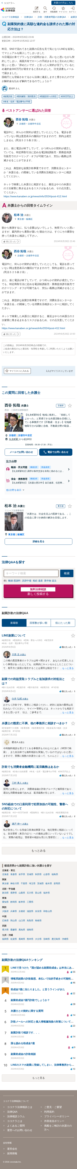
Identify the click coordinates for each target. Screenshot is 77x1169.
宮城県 (30, 874)
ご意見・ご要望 (53, 1107)
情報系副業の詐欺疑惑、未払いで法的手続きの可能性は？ (43, 978)
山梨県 (22, 893)
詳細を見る (38, 541)
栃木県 (48, 883)
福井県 (46, 893)
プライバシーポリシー (56, 1116)
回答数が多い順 (38, 622)
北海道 (5, 874)
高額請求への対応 (49, 96)
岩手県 (22, 874)
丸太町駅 (14, 439)
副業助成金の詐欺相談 (23, 1054)
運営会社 (12, 1148)
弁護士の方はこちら (63, 2)
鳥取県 (30, 920)
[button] (38, 490)
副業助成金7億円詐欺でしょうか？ (30, 1000)
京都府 (22, 124)
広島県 (5, 920)
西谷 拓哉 (25, 119)
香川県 (5, 929)
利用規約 (49, 1111)
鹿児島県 (56, 939)
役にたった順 (62, 622)
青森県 (13, 874)
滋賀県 (30, 911)
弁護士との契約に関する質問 (27, 1010)
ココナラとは (14, 1121)
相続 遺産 (38, 580)
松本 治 (22, 214)
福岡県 (5, 939)
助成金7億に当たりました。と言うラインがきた (38, 989)
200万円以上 (67, 96)
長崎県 (22, 939)
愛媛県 (13, 929)
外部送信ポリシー (54, 1121)
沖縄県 (65, 939)
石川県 (30, 893)
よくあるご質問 (16, 1125)
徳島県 (30, 929)
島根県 (38, 920)
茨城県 (40, 883)
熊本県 (30, 939)
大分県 (38, 939)
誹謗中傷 (26, 580)
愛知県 (5, 902)
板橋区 (29, 219)
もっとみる (38, 850)
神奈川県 (14, 883)
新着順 (14, 622)
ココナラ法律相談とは (19, 1107)
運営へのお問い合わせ (19, 1130)
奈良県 (38, 911)
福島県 (55, 874)
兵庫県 (13, 911)
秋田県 (38, 874)
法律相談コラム (16, 1116)
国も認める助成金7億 (23, 1043)
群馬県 (57, 883)
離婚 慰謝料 (14, 580)
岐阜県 (22, 902)
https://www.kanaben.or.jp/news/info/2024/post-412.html (35, 196)
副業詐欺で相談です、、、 (26, 1032)
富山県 (38, 893)
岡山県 (13, 920)
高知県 (22, 929)
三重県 (30, 902)
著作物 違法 (50, 580)
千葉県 (24, 883)
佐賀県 (13, 939)
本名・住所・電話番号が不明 (17, 101)
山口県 (22, 920)
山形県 (46, 874)
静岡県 (13, 902)
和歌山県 (47, 911)
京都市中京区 (34, 124)
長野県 (13, 893)
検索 (67, 573)
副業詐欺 (8, 96)
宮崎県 (46, 939)
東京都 (20, 219)
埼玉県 (32, 883)
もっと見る (38, 1077)
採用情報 (12, 1153)
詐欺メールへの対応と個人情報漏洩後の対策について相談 (43, 1021)
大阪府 (5, 911)
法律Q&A (12, 1111)
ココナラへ (9, 3)
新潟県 (5, 893)
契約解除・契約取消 (26, 96)
